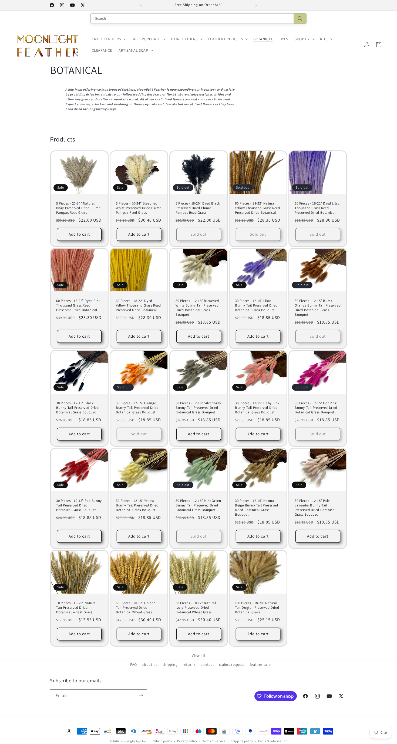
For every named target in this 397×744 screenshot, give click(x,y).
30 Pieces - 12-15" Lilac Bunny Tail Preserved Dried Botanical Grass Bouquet (256, 305)
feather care (260, 664)
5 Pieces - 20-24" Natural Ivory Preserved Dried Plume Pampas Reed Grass (78, 208)
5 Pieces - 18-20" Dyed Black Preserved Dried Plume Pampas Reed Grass (198, 208)
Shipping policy (242, 741)
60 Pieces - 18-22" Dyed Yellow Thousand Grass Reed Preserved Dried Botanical (138, 305)
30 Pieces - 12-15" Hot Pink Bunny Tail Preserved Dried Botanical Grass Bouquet (316, 407)
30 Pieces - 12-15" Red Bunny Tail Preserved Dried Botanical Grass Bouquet (79, 505)
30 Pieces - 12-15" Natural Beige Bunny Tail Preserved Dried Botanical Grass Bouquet (256, 508)
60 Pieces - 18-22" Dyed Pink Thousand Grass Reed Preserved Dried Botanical (78, 305)
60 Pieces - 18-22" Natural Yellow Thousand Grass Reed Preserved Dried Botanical (257, 208)
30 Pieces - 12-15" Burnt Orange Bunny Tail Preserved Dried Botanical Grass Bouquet (318, 308)
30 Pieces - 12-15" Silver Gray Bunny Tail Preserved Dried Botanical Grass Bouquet (198, 407)
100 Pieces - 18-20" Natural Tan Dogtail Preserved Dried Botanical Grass (257, 607)
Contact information (272, 741)
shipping (170, 664)
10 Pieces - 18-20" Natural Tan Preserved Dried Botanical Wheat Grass (76, 607)
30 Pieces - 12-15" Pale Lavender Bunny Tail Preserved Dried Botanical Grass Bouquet (315, 508)
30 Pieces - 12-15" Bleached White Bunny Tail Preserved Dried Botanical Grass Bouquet (197, 308)
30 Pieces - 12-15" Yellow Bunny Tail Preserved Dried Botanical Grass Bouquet (137, 505)
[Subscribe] (141, 695)
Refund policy (162, 741)
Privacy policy (187, 741)
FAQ (133, 664)
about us (149, 664)
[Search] (300, 19)
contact (207, 664)
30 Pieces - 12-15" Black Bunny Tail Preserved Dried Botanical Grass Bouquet (77, 407)
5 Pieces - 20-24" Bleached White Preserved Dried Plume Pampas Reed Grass (138, 208)
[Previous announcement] (141, 5)
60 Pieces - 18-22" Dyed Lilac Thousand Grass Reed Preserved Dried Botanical (317, 208)
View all (198, 655)
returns (189, 664)
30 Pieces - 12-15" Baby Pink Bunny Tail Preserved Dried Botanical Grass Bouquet (257, 407)
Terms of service (214, 741)
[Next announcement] (256, 5)
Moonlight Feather (133, 741)
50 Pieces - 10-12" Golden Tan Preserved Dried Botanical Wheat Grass (136, 607)
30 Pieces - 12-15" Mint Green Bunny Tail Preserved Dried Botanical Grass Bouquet (198, 505)
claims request (232, 664)
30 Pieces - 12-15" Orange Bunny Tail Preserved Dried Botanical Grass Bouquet (137, 407)
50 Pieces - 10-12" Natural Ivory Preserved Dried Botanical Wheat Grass (196, 607)
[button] (108, 39)
